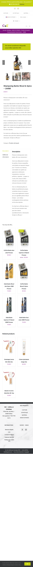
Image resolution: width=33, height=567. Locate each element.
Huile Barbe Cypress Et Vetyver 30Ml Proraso (9, 320)
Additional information (5, 156)
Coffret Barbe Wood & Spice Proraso (24, 286)
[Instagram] (26, 429)
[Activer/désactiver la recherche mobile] (26, 26)
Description (5, 151)
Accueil (4, 30)
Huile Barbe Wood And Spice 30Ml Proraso (9, 286)
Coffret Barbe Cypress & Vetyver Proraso (24, 253)
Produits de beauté (25, 30)
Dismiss (22, 4)
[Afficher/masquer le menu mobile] (30, 26)
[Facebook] (22, 429)
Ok (27, 564)
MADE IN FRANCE (16, 30)
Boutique (9, 30)
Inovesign (15, 450)
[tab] (6, 151)
